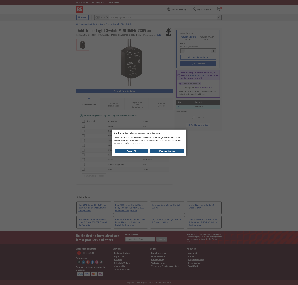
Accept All (131, 151)
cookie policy (122, 143)
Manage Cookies (167, 151)
